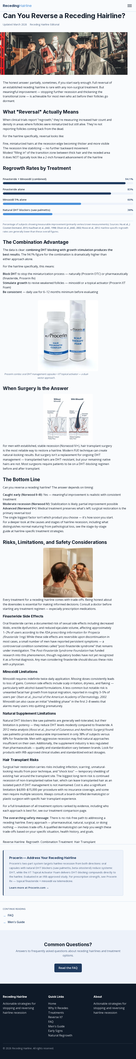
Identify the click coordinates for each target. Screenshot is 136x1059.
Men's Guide (56, 1026)
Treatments (56, 1013)
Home (52, 1004)
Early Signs (55, 1031)
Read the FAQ (68, 968)
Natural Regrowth (60, 1035)
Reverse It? (55, 1017)
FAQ (50, 1022)
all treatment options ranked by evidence (62, 806)
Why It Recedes (58, 1008)
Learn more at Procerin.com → (29, 887)
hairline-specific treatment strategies (38, 531)
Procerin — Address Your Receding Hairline (42, 858)
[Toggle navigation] (129, 5)
